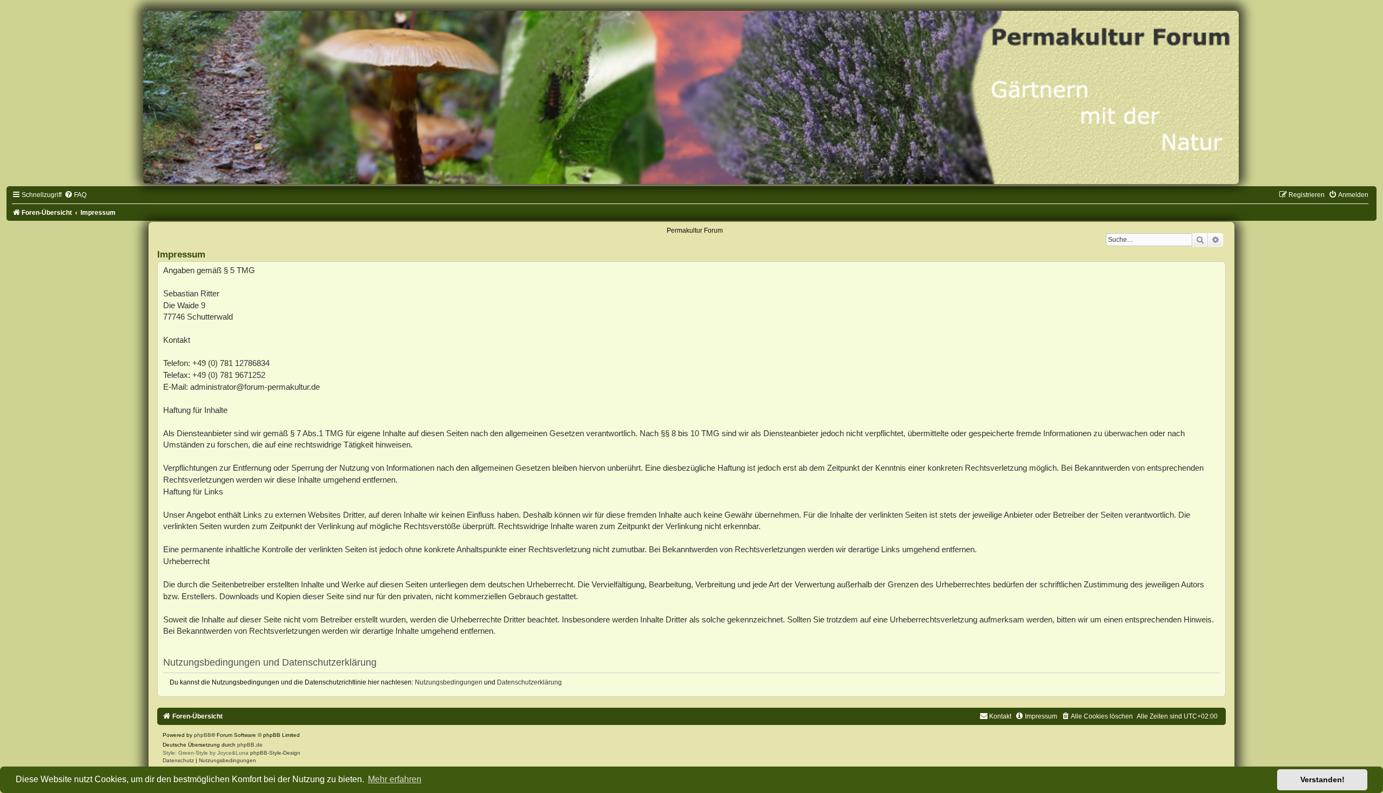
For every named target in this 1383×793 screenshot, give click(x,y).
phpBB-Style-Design (275, 753)
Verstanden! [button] (1322, 779)
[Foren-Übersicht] (691, 97)
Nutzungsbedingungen (448, 682)
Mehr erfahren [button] (394, 779)
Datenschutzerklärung (529, 682)
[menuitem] (75, 195)
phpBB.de (250, 745)
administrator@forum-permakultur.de (255, 386)
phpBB (202, 735)
